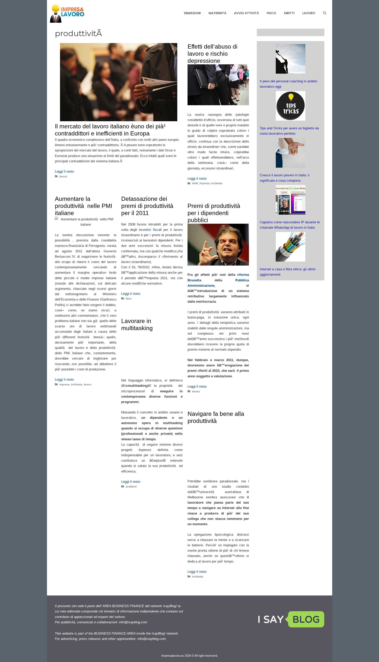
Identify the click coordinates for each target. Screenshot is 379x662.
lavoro (308, 13)
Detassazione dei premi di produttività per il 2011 (148, 205)
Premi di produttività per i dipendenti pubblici (215, 213)
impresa (205, 183)
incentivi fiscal (150, 230)
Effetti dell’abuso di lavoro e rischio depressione (212, 53)
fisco (271, 13)
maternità (217, 13)
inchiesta (216, 183)
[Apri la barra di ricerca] (324, 13)
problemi (131, 486)
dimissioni (192, 13)
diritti (289, 13)
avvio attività (246, 13)
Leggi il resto (64, 171)
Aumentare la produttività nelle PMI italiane (83, 205)
